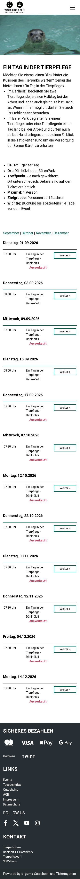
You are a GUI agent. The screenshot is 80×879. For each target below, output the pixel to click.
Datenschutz (11, 804)
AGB (6, 794)
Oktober (27, 233)
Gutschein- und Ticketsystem (48, 874)
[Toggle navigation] (72, 7)
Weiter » (65, 255)
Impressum (10, 799)
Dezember (61, 233)
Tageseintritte (12, 785)
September (11, 233)
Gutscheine (10, 789)
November (43, 233)
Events (7, 780)
